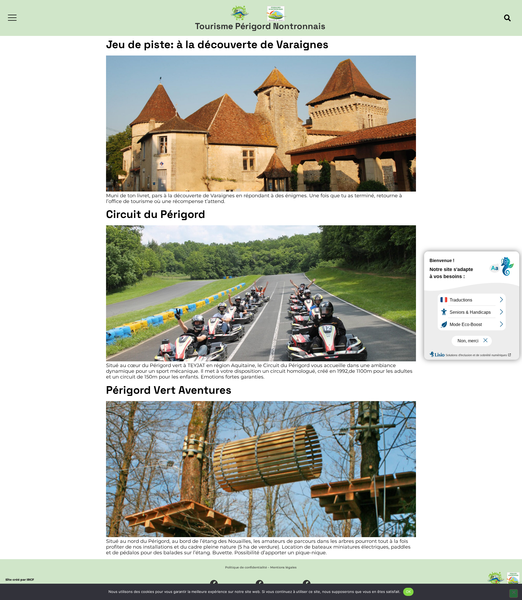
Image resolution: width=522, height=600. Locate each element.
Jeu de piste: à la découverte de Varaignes (217, 44)
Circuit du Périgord (155, 214)
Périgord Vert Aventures (168, 390)
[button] (507, 18)
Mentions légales (283, 567)
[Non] (513, 593)
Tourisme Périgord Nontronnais (260, 26)
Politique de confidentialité (246, 567)
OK (408, 591)
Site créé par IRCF (19, 579)
